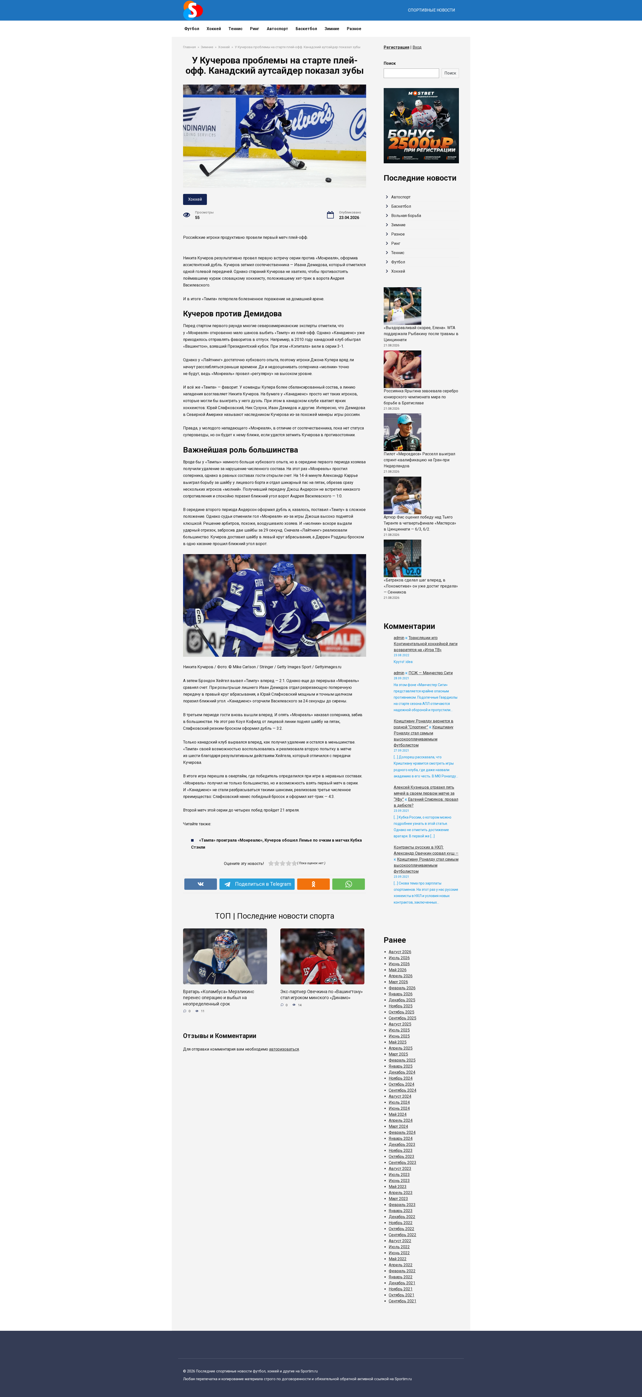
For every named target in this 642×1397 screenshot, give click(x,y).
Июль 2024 (399, 1102)
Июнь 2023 (399, 1180)
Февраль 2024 (402, 1132)
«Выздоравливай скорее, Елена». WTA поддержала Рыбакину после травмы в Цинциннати (421, 333)
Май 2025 (398, 1042)
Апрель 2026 (401, 976)
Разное (354, 28)
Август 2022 (400, 1240)
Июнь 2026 (399, 964)
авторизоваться (284, 1049)
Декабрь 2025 (402, 1000)
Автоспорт (277, 28)
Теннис (235, 28)
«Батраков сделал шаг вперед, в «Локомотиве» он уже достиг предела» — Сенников (421, 586)
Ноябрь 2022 (401, 1222)
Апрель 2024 (401, 1120)
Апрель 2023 (401, 1192)
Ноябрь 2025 (401, 1006)
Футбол (191, 28)
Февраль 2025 (402, 1060)
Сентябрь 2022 (402, 1234)
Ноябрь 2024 (401, 1078)
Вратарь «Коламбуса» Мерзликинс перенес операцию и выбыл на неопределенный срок (218, 997)
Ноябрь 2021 (401, 1289)
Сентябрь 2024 (402, 1090)
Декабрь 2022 (402, 1216)
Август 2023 (400, 1168)
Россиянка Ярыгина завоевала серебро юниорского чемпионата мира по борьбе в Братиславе (421, 397)
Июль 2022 (399, 1246)
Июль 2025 (399, 1030)
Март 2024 (398, 1126)
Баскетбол (306, 28)
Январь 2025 (401, 1066)
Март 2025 (398, 1054)
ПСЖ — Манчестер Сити (431, 673)
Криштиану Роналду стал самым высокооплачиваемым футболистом (426, 865)
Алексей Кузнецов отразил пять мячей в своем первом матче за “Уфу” (424, 793)
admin (399, 637)
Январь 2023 (401, 1210)
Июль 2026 (399, 957)
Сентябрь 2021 (402, 1301)
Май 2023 (398, 1186)
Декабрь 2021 (402, 1283)
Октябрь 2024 (401, 1084)
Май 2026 (398, 970)
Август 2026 (400, 951)
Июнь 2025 (399, 1036)
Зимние (332, 28)
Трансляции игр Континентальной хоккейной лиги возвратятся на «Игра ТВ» (425, 643)
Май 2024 (398, 1114)
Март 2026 (398, 982)
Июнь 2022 (399, 1253)
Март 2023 (398, 1198)
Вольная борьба (406, 215)
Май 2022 (398, 1259)
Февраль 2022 (402, 1271)
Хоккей (214, 28)
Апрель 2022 (401, 1265)
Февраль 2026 (402, 988)
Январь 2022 (401, 1277)
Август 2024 (400, 1096)
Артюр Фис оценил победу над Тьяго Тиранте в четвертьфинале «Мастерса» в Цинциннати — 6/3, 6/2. (420, 523)
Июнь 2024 (399, 1108)
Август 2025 (400, 1024)
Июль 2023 (399, 1174)
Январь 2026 (401, 994)
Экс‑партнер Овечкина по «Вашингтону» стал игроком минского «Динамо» (321, 994)
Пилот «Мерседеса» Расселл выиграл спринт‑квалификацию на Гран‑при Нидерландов (419, 460)
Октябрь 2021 (401, 1295)
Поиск (390, 63)
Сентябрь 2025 (402, 1018)
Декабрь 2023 (402, 1144)
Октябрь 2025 (401, 1012)
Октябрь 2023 (401, 1156)
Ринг (254, 28)
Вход (417, 47)
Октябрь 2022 (401, 1228)
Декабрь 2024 (402, 1072)
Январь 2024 (401, 1138)
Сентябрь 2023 (402, 1162)
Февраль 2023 (402, 1204)
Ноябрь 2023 (401, 1150)
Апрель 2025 (401, 1048)
